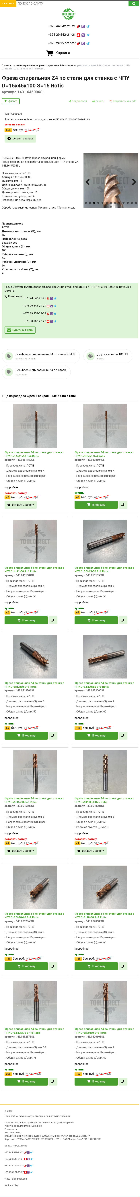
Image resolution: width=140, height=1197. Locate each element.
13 (136, 203)
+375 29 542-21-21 (62, 35)
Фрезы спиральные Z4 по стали (55, 65)
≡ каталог (8, 3)
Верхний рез (9, 242)
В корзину (98, 505)
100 (4, 250)
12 (132, 203)
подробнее (11, 487)
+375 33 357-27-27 (35, 321)
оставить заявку (23, 138)
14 (111, 207)
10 (123, 203)
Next (133, 185)
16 (3, 235)
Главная (6, 65)
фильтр (12, 101)
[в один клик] (122, 505)
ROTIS (5, 227)
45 (3, 258)
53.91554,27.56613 (17, 1145)
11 (128, 203)
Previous (88, 185)
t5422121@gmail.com (16, 1178)
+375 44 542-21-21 (62, 26)
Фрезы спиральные (24, 65)
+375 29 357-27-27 (62, 43)
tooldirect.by (11, 1185)
